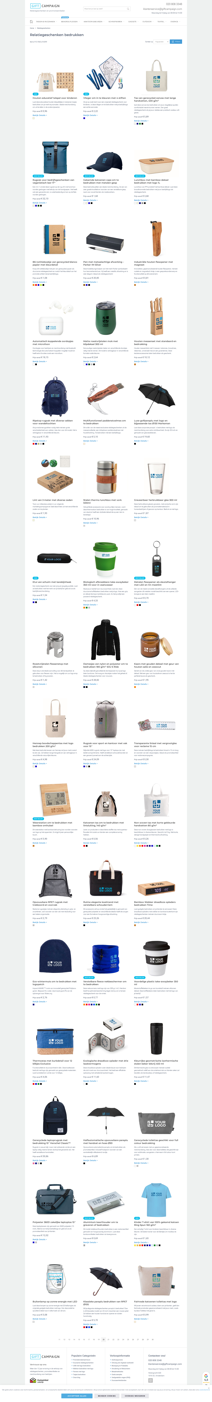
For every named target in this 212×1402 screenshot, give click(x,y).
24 (123, 1339)
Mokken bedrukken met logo (83, 1368)
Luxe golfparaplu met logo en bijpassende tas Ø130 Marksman (152, 422)
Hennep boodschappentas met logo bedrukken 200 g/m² (53, 745)
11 (59, 1339)
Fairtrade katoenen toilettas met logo (155, 1301)
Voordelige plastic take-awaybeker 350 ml (156, 983)
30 (152, 1339)
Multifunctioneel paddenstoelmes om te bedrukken (104, 422)
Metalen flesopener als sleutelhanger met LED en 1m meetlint (155, 583)
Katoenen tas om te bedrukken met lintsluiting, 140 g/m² (103, 824)
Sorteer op (149, 42)
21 (108, 1339)
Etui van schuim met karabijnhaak (52, 582)
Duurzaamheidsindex (119, 1380)
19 (98, 1339)
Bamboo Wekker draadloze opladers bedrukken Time (155, 903)
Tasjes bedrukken (79, 1374)
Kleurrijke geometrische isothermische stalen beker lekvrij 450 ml (156, 1062)
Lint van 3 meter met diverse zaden (53, 500)
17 (89, 1339)
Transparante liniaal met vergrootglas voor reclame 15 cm (155, 745)
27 (138, 1339)
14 (74, 1339)
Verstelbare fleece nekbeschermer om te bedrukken (104, 983)
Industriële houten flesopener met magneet (153, 263)
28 (143, 1339)
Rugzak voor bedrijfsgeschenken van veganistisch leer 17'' (53, 181)
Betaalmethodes (117, 1371)
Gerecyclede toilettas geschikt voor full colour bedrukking (156, 1141)
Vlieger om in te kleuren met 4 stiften (104, 98)
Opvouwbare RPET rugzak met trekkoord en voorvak (50, 903)
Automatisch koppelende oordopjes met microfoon (53, 342)
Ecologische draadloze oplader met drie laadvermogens (105, 1062)
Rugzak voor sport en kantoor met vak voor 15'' (105, 745)
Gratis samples (117, 1374)
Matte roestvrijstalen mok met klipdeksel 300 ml (100, 342)
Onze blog (76, 1377)
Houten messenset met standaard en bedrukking (155, 342)
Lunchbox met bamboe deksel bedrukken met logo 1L (151, 181)
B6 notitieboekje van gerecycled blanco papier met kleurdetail (55, 263)
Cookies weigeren (135, 1396)
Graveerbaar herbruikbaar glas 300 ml (155, 500)
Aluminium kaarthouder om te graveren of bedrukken (100, 1223)
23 (118, 1339)
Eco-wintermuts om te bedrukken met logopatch (55, 983)
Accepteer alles (77, 1396)
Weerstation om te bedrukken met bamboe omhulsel (52, 824)
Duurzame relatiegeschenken (83, 1363)
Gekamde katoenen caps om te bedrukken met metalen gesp (101, 181)
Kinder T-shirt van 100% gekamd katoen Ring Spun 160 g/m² (156, 1223)
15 (79, 1339)
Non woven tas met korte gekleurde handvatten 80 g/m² (154, 824)
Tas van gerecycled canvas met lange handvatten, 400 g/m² (155, 99)
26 (133, 1339)
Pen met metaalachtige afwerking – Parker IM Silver (103, 263)
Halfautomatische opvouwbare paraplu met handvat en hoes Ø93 (105, 1141)
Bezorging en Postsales (120, 1365)
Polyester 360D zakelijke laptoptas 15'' (54, 1222)
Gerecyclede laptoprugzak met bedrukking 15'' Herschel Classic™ (52, 1141)
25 (128, 1339)
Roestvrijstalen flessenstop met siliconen (50, 665)
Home (32, 28)
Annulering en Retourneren (121, 1368)
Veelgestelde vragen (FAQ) (121, 1377)
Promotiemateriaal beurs (81, 1360)
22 (113, 1339)
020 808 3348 (174, 4)
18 (94, 1339)
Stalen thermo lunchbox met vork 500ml (102, 501)
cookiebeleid (204, 1390)
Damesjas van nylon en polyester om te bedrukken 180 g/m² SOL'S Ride (105, 665)
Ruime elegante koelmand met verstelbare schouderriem (101, 903)
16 (84, 1339)
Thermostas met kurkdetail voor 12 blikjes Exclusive (52, 1062)
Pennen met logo (79, 1371)
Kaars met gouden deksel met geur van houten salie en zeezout (156, 665)
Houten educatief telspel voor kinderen (55, 98)
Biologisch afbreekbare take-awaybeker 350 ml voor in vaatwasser (106, 583)
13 (69, 1339)
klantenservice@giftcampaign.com (162, 8)
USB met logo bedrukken (82, 1365)
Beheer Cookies (107, 1396)
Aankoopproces (117, 1360)
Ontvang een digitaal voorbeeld (122, 1363)
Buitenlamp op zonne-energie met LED (55, 1301)
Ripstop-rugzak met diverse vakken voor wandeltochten (53, 422)
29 (148, 1339)
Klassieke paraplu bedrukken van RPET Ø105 (105, 1303)
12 (64, 1339)
